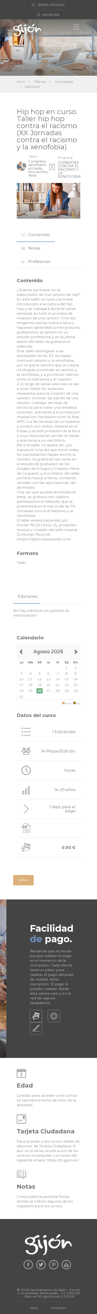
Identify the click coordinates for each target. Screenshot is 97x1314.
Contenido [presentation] (38, 234)
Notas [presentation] (33, 248)
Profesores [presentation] (38, 261)
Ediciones (32, 87)
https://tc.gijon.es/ (63, 1160)
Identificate (51, 15)
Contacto (58, 1308)
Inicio (21, 82)
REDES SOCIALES (51, 5)
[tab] (36, 234)
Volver (23, 880)
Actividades (64, 82)
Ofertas (40, 82)
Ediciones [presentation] (28, 596)
